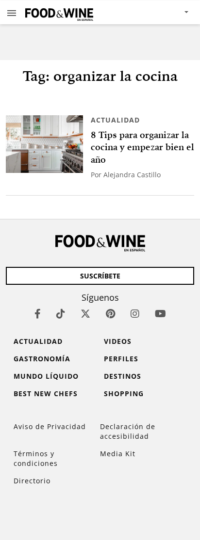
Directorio (32, 480)
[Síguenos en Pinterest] (110, 314)
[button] (11, 12)
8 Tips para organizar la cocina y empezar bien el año (142, 147)
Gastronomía (42, 358)
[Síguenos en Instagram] (135, 314)
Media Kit (117, 453)
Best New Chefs (46, 393)
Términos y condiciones (36, 458)
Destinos (122, 376)
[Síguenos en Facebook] (37, 314)
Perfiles (121, 358)
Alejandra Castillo (132, 174)
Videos (118, 341)
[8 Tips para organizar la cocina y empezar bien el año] (44, 144)
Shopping (124, 393)
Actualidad (115, 119)
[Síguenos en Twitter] (85, 314)
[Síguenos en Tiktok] (60, 314)
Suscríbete (100, 275)
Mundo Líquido (46, 376)
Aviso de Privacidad (50, 426)
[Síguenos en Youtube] (160, 314)
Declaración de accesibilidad (127, 431)
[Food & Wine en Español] (59, 12)
